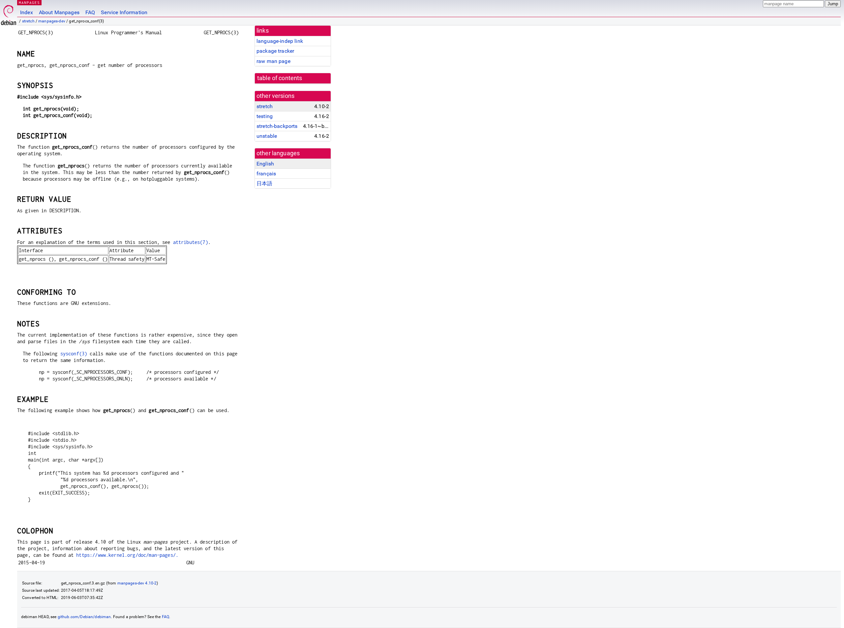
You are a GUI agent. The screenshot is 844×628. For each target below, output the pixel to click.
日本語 (264, 183)
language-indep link (279, 41)
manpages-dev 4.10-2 (137, 583)
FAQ (90, 12)
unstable (266, 136)
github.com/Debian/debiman (84, 616)
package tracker (275, 51)
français (266, 173)
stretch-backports (277, 126)
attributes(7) (190, 242)
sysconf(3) (73, 353)
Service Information (124, 12)
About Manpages (59, 12)
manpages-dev (51, 21)
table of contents (279, 78)
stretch (28, 21)
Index (26, 12)
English (265, 164)
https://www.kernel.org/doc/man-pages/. (127, 555)
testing (264, 116)
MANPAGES (29, 2)
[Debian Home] (8, 13)
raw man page (273, 61)
